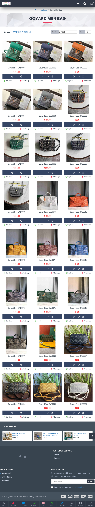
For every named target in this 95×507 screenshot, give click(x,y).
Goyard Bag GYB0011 (47, 212)
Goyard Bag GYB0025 (16, 404)
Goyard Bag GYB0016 (16, 308)
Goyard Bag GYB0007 (16, 164)
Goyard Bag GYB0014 (47, 260)
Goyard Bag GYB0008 (47, 164)
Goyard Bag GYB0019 (16, 356)
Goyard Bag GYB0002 (47, 68)
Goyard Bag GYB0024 (78, 356)
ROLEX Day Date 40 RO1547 (80, 434)
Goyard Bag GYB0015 (78, 260)
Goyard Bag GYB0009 (78, 164)
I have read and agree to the (69, 487)
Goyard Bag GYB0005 (47, 116)
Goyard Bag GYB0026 (47, 404)
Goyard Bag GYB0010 (16, 212)
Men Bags (43, 10)
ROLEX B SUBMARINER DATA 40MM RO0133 (51, 434)
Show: (82, 32)
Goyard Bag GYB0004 (16, 116)
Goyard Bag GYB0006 (78, 116)
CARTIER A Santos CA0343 (18, 434)
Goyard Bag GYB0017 (47, 308)
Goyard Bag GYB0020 (47, 356)
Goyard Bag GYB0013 (16, 260)
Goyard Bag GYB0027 (78, 404)
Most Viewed (10, 426)
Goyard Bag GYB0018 (78, 308)
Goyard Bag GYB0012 (78, 212)
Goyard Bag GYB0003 (78, 68)
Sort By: (55, 32)
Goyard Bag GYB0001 (16, 68)
